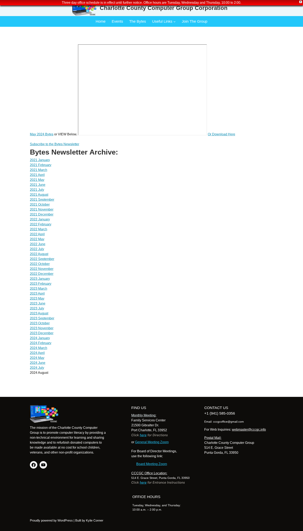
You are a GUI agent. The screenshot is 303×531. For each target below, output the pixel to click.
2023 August (39, 313)
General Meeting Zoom (152, 442)
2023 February (40, 283)
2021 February (40, 165)
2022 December (41, 273)
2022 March (38, 229)
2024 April (37, 353)
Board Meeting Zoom (151, 464)
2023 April (37, 293)
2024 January (40, 338)
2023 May (37, 298)
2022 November (41, 269)
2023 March (38, 288)
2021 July (37, 189)
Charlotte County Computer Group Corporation (164, 8)
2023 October (40, 323)
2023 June (37, 303)
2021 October (40, 204)
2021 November (41, 209)
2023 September (42, 318)
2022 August (39, 254)
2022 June (37, 244)
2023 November (41, 328)
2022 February (40, 224)
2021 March (38, 170)
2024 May (37, 358)
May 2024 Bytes (41, 134)
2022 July (37, 249)
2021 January (40, 160)
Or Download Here (221, 134)
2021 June (37, 184)
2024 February (40, 343)
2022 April (37, 234)
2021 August (39, 194)
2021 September (42, 199)
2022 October (40, 264)
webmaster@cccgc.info (249, 429)
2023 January (40, 278)
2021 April (37, 175)
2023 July (37, 308)
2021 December (41, 214)
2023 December (41, 333)
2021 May (37, 180)
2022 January (40, 219)
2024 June (37, 363)
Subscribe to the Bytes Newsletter (54, 144)
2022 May (37, 239)
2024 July (37, 367)
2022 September (42, 259)
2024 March (38, 348)
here (143, 435)
